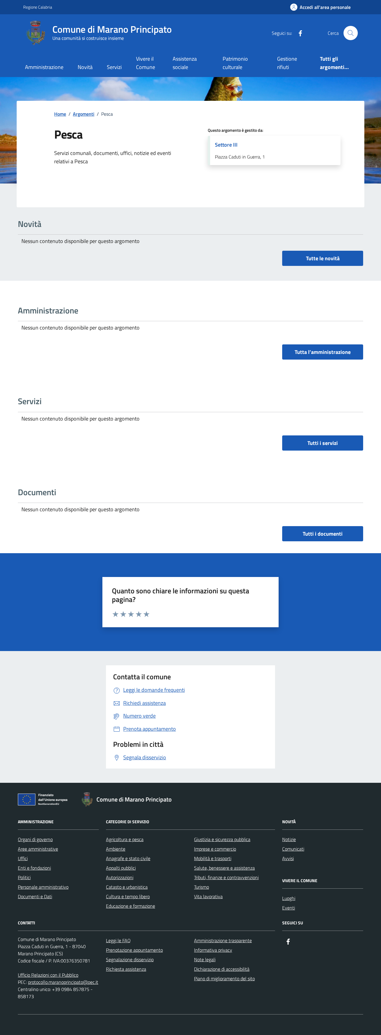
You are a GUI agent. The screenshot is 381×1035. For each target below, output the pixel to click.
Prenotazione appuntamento (134, 950)
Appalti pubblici (121, 867)
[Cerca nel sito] (350, 33)
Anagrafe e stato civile (128, 858)
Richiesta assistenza (126, 969)
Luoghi (288, 898)
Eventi (288, 907)
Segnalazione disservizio (130, 959)
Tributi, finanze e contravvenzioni (226, 877)
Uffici (23, 858)
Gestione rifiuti (287, 63)
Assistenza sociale (185, 63)
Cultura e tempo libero (128, 896)
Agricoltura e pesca (124, 839)
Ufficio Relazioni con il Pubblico (48, 974)
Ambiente (115, 848)
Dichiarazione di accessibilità (221, 969)
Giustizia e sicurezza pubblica (222, 839)
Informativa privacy (213, 950)
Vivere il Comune (145, 63)
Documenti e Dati (35, 896)
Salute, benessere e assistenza (224, 867)
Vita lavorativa (208, 896)
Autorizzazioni (119, 877)
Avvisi (288, 858)
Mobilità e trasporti (212, 858)
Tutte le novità (323, 258)
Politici (24, 877)
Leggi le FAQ (118, 940)
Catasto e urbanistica (127, 886)
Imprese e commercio (215, 848)
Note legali (205, 959)
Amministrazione (44, 67)
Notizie (289, 839)
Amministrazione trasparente (223, 940)
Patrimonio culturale (235, 63)
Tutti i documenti (323, 534)
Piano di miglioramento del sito (224, 978)
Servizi (114, 67)
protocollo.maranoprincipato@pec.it (63, 982)
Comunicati (293, 848)
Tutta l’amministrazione (323, 352)
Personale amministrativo (43, 886)
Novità (85, 67)
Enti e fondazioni (34, 867)
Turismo (201, 886)
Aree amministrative (38, 848)
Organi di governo (35, 839)
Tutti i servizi (322, 443)
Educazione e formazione (130, 905)
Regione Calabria (37, 7)
